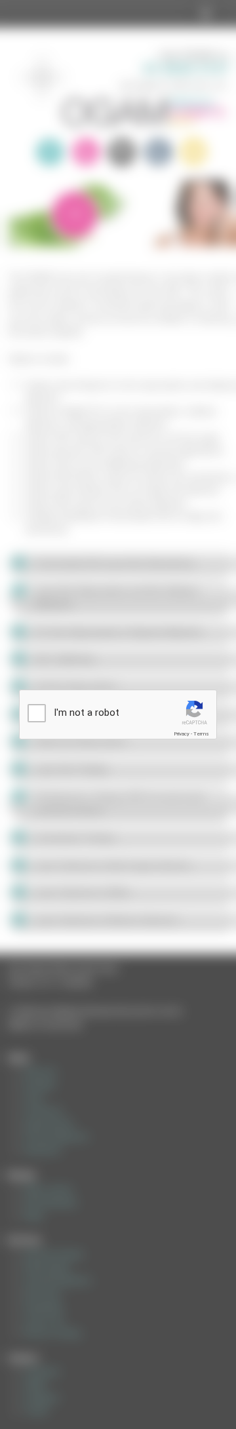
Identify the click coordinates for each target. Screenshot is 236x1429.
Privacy (181, 734)
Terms (201, 734)
